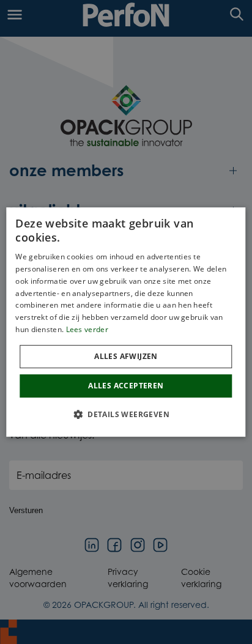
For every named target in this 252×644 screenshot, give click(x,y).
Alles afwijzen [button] (126, 356)
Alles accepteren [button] (125, 385)
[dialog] (125, 322)
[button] (126, 414)
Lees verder (87, 329)
